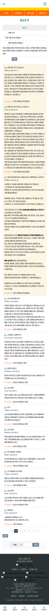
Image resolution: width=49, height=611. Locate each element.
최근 (5, 536)
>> (37, 531)
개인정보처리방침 (32, 596)
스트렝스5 (15, 569)
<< (12, 531)
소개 (6, 13)
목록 (14, 59)
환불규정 (21, 596)
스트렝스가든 (33, 569)
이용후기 (18, 13)
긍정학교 (23, 569)
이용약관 (13, 596)
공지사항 (30, 13)
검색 (35, 545)
